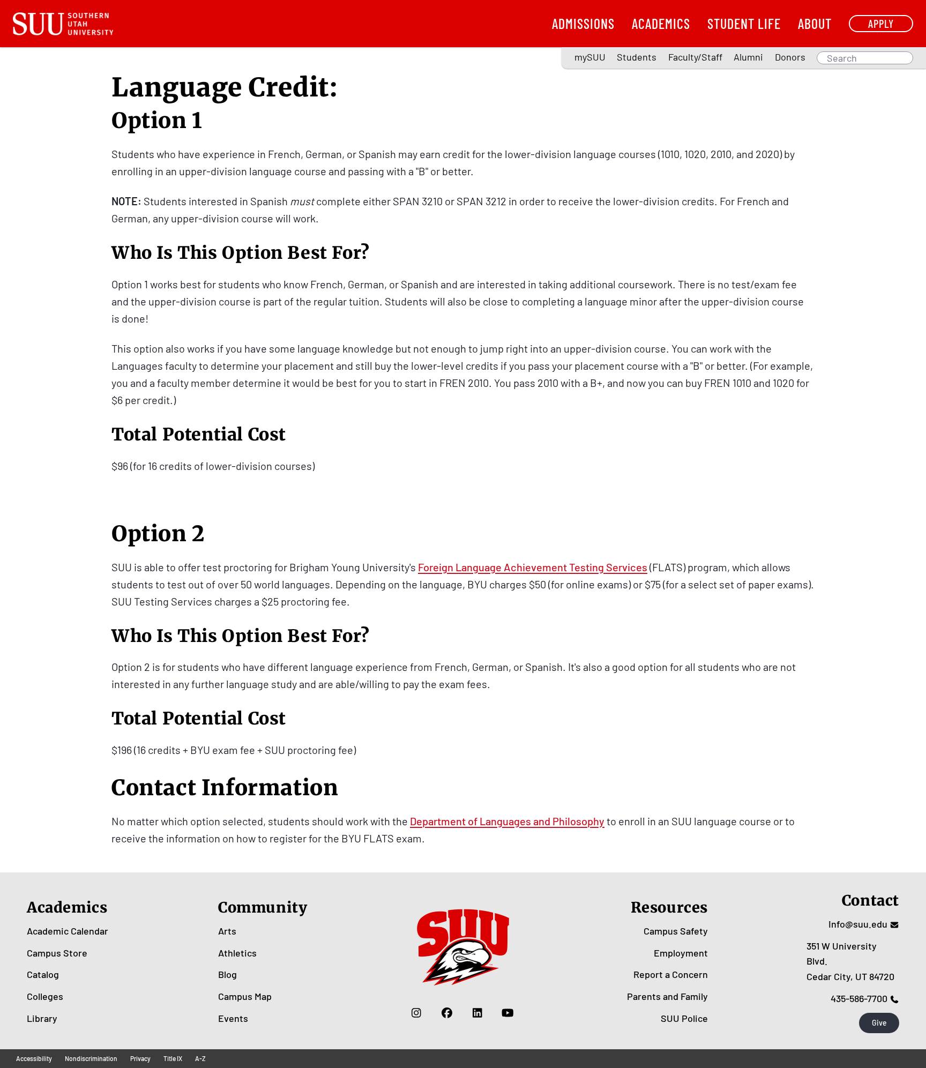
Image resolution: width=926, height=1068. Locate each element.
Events (233, 1018)
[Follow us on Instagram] (416, 1012)
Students (636, 57)
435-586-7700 (859, 998)
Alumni (748, 57)
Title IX (172, 1058)
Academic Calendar (67, 931)
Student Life (744, 23)
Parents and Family (667, 996)
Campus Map (245, 996)
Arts (227, 931)
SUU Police (684, 1018)
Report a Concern (670, 974)
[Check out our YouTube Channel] (507, 1012)
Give (879, 1022)
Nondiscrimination (91, 1058)
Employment (681, 953)
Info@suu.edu (857, 924)
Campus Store (57, 953)
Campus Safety (676, 931)
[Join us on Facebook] (446, 1012)
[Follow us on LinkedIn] (477, 1012)
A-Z (200, 1058)
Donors (790, 57)
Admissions (583, 23)
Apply (881, 23)
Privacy (140, 1058)
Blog (227, 974)
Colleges (45, 996)
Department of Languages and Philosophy (507, 821)
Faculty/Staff (695, 57)
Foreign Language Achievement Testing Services (532, 567)
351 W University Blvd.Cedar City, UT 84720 (850, 961)
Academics (661, 23)
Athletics (237, 953)
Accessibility (34, 1058)
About (815, 23)
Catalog (43, 974)
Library (42, 1018)
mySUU (590, 57)
